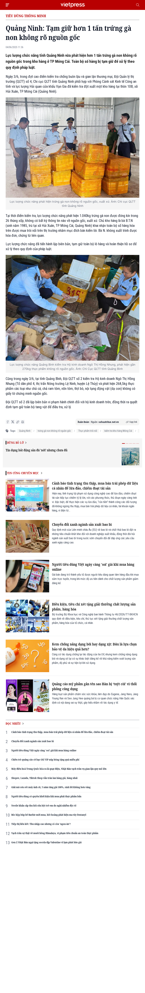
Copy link (133, 422)
